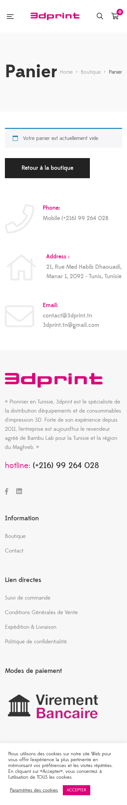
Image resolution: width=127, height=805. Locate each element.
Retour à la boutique (47, 168)
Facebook (6, 491)
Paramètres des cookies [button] (34, 790)
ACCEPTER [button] (76, 790)
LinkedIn (19, 491)
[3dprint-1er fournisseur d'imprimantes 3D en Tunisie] (55, 16)
